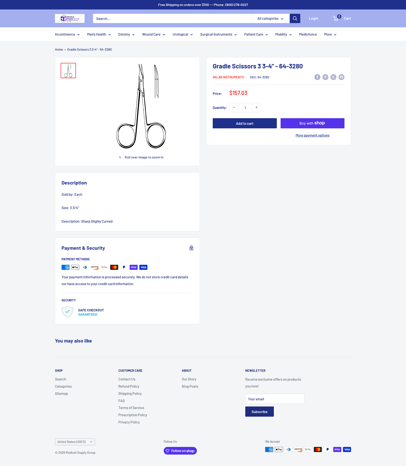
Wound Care (151, 34)
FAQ (121, 400)
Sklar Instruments (228, 77)
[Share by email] (341, 76)
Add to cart (244, 123)
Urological (180, 34)
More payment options (312, 135)
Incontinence (65, 34)
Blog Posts (190, 386)
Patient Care (253, 34)
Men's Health (96, 34)
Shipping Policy (130, 393)
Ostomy (124, 34)
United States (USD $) (71, 442)
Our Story (189, 379)
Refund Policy (128, 386)
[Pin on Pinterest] (325, 76)
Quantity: (220, 107)
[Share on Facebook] (317, 76)
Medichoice (308, 34)
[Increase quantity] (256, 107)
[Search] (295, 18)
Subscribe (259, 411)
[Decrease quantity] (234, 107)
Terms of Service (131, 407)
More (328, 34)
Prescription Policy (132, 415)
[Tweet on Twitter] (333, 76)
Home (59, 49)
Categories (63, 386)
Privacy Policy (129, 422)
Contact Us (126, 379)
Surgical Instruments (216, 34)
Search (60, 379)
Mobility (281, 34)
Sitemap (61, 393)
